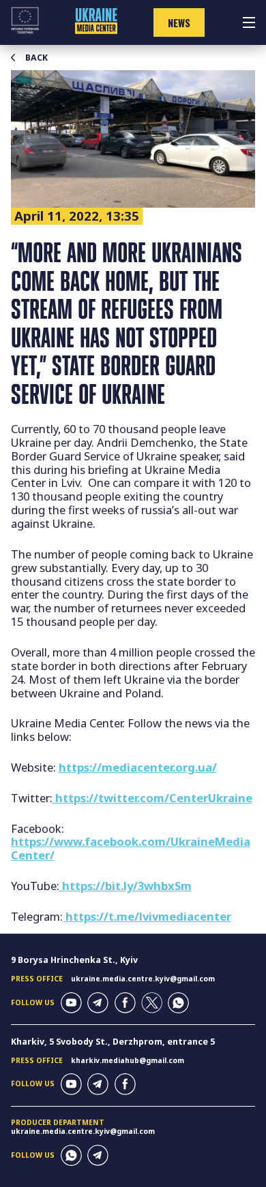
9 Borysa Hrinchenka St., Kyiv (74, 960)
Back (36, 57)
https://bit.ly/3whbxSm (125, 885)
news (179, 23)
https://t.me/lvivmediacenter (147, 916)
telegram (97, 1002)
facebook (125, 1002)
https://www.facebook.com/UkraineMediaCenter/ (130, 848)
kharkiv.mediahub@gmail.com (127, 1060)
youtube (71, 1002)
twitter (151, 1002)
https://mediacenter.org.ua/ (138, 767)
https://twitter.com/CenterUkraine (152, 798)
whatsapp (178, 1002)
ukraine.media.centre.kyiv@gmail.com (143, 978)
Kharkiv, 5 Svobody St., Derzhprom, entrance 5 (113, 1041)
